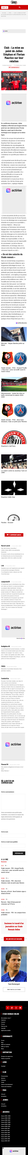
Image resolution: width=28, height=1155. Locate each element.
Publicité (3, 1020)
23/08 (2, 878)
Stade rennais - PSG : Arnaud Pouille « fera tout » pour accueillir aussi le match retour (12, 870)
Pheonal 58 (4, 764)
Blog (2, 1042)
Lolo (2, 566)
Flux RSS (3, 1028)
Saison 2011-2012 (5, 1130)
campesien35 (5, 582)
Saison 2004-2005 (5, 1115)
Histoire (3, 1078)
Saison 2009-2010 (5, 1126)
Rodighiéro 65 (5, 646)
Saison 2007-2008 (5, 1122)
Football (3, 1066)
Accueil (4, 12)
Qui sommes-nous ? (6, 1018)
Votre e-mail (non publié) (9, 842)
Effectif (3, 1094)
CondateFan (5, 678)
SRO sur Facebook (5, 1044)
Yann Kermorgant (14, 984)
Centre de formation (6, 1086)
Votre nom (4, 832)
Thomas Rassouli (7, 65)
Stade (2, 1082)
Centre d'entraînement (7, 1084)
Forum (2, 1040)
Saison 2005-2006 (5, 1118)
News (2, 1048)
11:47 (2, 865)
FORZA (3, 666)
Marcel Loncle (5, 546)
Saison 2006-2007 (5, 1120)
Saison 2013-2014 (5, 1134)
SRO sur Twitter (5, 1046)
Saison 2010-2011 (5, 1128)
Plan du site (4, 1026)
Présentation (4, 1076)
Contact (3, 1022)
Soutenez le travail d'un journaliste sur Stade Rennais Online (14, 926)
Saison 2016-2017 (5, 1140)
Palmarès (3, 1080)
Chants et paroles (5, 1058)
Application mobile (5, 1030)
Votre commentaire (7, 792)
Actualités (3, 1096)
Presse (3, 1024)
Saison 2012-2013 (5, 1132)
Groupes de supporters (7, 1056)
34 (8, 878)
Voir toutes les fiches (14, 989)
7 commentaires (14, 67)
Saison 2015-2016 (5, 1138)
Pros (10, 12)
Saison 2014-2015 (5, 1136)
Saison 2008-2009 (5, 1124)
